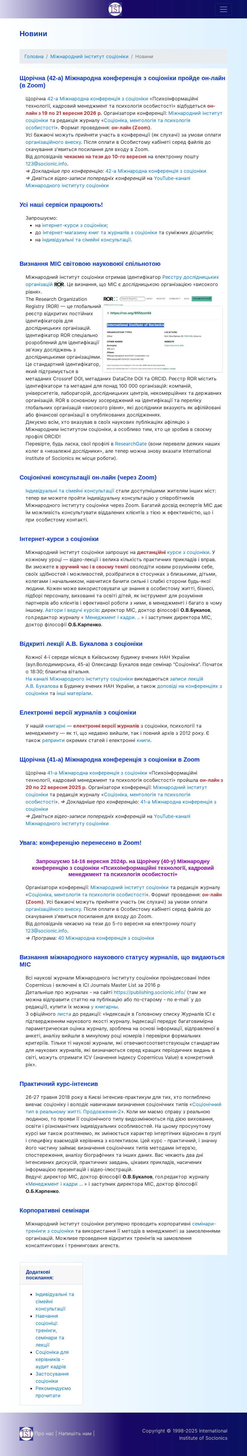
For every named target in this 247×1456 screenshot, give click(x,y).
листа (64, 1014)
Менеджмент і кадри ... (56, 1184)
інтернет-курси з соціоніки (74, 225)
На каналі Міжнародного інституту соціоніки (79, 679)
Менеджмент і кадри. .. (112, 617)
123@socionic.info (46, 164)
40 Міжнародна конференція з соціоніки (106, 938)
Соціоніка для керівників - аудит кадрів (52, 1359)
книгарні (55, 726)
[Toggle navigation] (223, 9)
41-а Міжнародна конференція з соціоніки (97, 773)
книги (143, 740)
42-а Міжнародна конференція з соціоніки (97, 99)
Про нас (44, 1433)
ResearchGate (131, 444)
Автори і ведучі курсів (72, 610)
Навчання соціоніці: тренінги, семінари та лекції (50, 1330)
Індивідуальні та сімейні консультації (71, 491)
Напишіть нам (75, 1433)
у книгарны (104, 1007)
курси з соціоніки (188, 552)
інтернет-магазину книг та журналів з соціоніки (100, 232)
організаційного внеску (53, 142)
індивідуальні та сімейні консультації (86, 240)
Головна (34, 56)
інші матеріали (74, 693)
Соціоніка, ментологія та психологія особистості (87, 895)
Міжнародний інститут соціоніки (89, 56)
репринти (53, 740)
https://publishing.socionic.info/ (150, 992)
